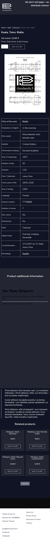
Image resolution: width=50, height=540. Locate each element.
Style (9, 28)
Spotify (25, 253)
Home (3, 28)
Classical (15, 28)
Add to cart (17, 47)
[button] (25, 483)
